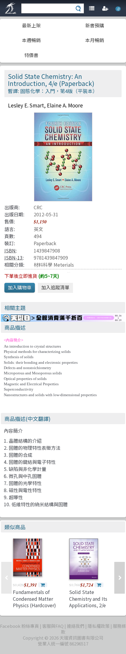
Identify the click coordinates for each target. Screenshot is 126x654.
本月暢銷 (94, 40)
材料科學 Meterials (54, 264)
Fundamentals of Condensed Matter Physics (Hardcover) (34, 598)
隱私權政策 (99, 626)
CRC (38, 207)
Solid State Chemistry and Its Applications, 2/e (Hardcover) (88, 601)
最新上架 (31, 25)
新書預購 (94, 25)
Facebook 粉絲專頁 (19, 626)
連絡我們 (75, 626)
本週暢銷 (31, 40)
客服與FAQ (53, 626)
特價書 (31, 55)
